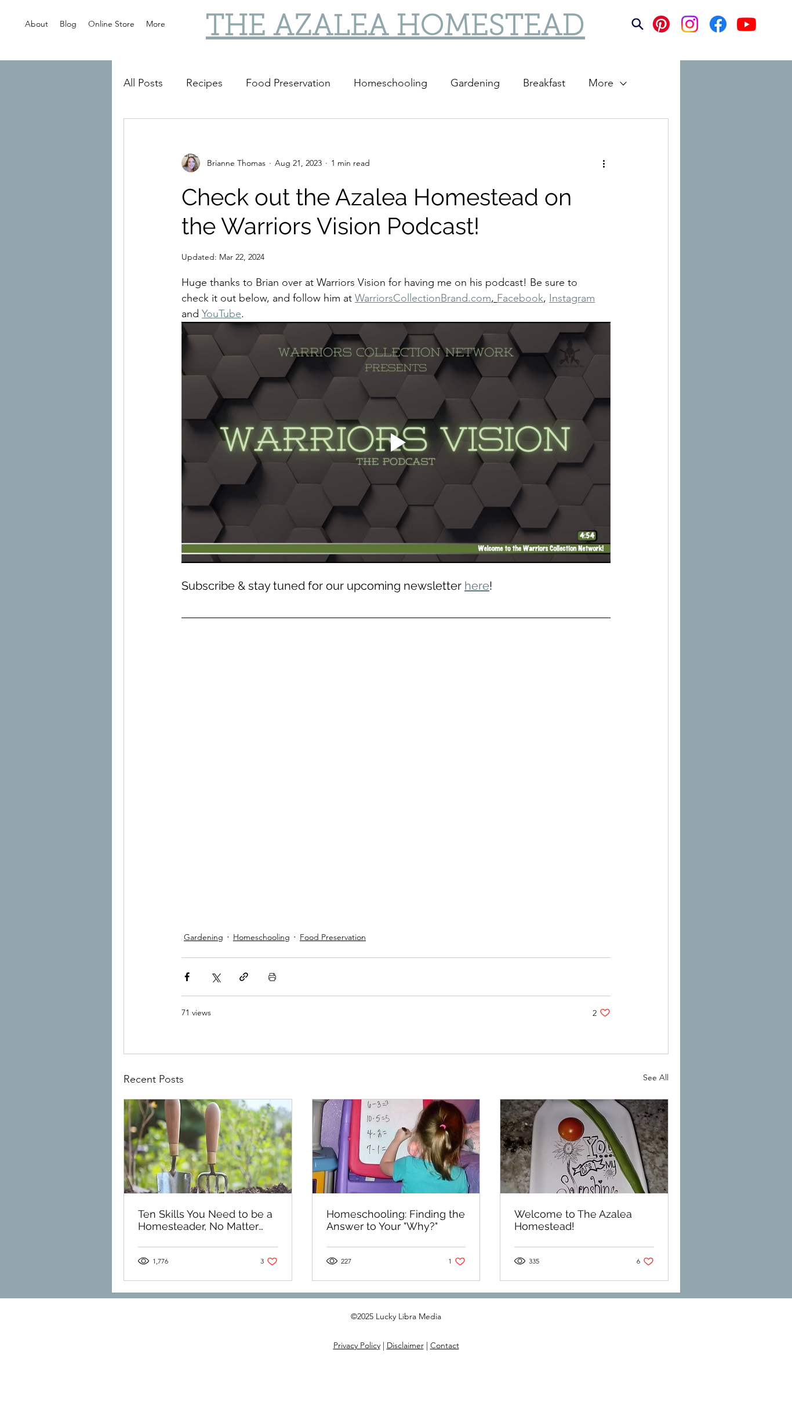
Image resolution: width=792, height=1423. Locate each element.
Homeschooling (390, 83)
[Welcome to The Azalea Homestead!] (584, 1146)
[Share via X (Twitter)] (215, 976)
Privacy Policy (356, 1345)
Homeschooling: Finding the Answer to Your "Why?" (395, 1220)
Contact (444, 1345)
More (600, 83)
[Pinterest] (661, 24)
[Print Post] (272, 976)
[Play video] (396, 442)
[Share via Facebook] (186, 976)
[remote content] (396, 771)
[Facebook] (718, 24)
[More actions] (604, 163)
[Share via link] (243, 976)
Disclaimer (405, 1345)
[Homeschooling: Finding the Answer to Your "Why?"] (396, 1146)
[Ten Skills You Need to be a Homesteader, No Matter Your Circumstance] (208, 1146)
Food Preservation (288, 83)
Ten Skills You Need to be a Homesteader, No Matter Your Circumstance (205, 1220)
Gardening (475, 83)
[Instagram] (689, 24)
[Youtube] (746, 24)
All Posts (143, 83)
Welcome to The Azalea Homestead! (573, 1220)
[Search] (637, 24)
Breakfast (544, 83)
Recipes (204, 83)
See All (656, 1077)
